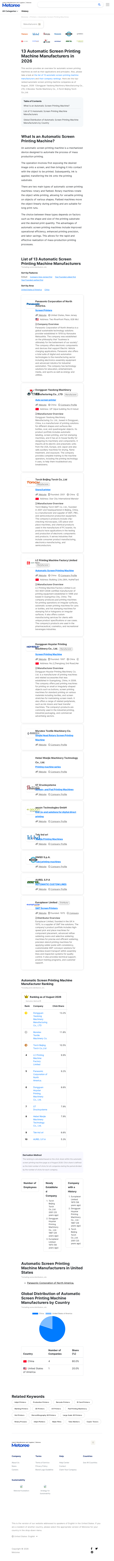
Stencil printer (43, 489)
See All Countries (90, 1462)
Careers (15, 1470)
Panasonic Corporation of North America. (50, 1282)
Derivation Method (32, 1001)
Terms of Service (42, 1462)
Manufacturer (71, 394)
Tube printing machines (48, 861)
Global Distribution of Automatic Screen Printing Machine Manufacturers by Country (51, 121)
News (14, 1466)
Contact (62, 1466)
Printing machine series (48, 766)
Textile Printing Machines (49, 839)
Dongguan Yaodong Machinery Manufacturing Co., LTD (40, 1019)
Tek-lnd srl (38, 1132)
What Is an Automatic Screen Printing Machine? (46, 105)
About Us (15, 1462)
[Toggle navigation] (108, 4)
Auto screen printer (45, 400)
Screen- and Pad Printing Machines (54, 789)
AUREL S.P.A (39, 1139)
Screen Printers (43, 310)
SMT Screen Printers (46, 908)
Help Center (64, 1462)
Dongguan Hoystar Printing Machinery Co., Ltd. (38, 1093)
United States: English (24, 1536)
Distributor (64, 902)
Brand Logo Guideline (44, 1470)
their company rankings (50, 78)
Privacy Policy (41, 1466)
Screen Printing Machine (48, 654)
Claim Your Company (68, 1470)
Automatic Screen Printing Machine (54, 570)
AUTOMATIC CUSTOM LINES (50, 884)
